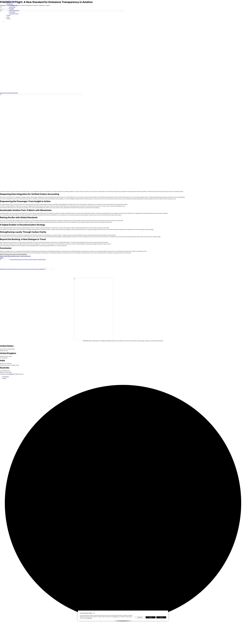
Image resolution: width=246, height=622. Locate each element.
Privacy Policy (6, 376)
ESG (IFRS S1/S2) (13, 5)
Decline (150, 617)
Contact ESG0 (15, 93)
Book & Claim (12, 7)
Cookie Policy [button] (115, 616)
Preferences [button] (89, 618)
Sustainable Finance (13, 13)
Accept (161, 617)
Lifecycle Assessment (14, 10)
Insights (8, 15)
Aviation (2, 93)
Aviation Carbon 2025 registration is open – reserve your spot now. (15, 256)
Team (8, 17)
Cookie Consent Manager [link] (84, 613)
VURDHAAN (11, 374)
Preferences (140, 617)
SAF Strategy (12, 12)
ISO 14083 (11, 8)
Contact (8, 18)
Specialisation (10, 4)
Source (1, 257)
